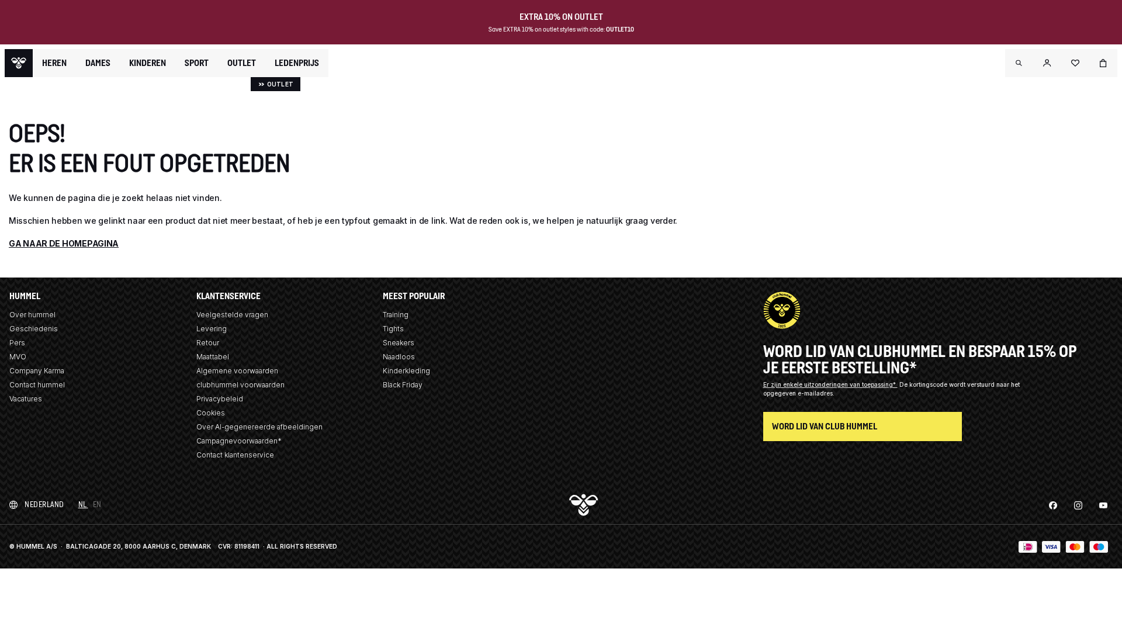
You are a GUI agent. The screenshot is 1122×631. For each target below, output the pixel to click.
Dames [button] (97, 63)
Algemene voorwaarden (237, 370)
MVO (17, 356)
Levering (211, 328)
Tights (393, 328)
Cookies (210, 412)
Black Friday (403, 384)
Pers (17, 342)
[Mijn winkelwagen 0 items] (1103, 63)
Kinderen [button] (147, 63)
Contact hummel (37, 384)
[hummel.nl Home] (19, 63)
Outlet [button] (241, 63)
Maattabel (212, 356)
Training (395, 314)
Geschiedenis (33, 328)
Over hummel (32, 314)
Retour (207, 342)
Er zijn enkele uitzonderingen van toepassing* (830, 384)
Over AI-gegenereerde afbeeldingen (259, 426)
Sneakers (398, 342)
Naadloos (399, 356)
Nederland (44, 504)
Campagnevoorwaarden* (239, 440)
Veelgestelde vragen (232, 314)
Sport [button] (197, 63)
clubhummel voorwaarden (240, 384)
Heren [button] (54, 63)
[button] (1019, 63)
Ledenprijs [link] (297, 63)
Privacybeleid (219, 398)
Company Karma (36, 370)
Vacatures (25, 398)
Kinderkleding (406, 370)
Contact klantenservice (235, 454)
